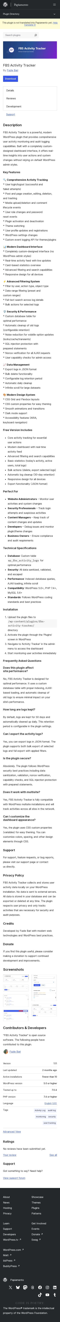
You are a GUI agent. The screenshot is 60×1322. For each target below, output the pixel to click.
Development (13, 106)
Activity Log (40, 1110)
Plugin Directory (11, 14)
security (52, 1116)
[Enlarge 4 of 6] (24, 1013)
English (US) (51, 1103)
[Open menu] (55, 4)
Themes (36, 1202)
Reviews (11, 98)
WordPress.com (13, 1249)
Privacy (7, 1213)
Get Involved (39, 1223)
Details (10, 90)
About (6, 1197)
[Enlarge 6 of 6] (52, 1007)
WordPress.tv (12, 1239)
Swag (36, 1239)
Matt (7, 1255)
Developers (9, 1234)
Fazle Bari (12, 70)
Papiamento (17, 1279)
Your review (9, 1154)
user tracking (50, 1123)
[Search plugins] (36, 35)
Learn (6, 1223)
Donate (37, 1234)
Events (35, 1228)
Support (10, 114)
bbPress (9, 1260)
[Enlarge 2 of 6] (24, 988)
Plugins (35, 1207)
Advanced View (12, 1131)
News (6, 1202)
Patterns (36, 1213)
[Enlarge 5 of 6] (52, 978)
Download (10, 78)
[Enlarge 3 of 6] (24, 998)
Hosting (7, 1207)
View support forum (14, 1178)
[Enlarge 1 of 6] (24, 978)
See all (53, 1154)
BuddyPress (11, 1266)
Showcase (37, 1197)
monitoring (41, 1116)
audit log (52, 1110)
